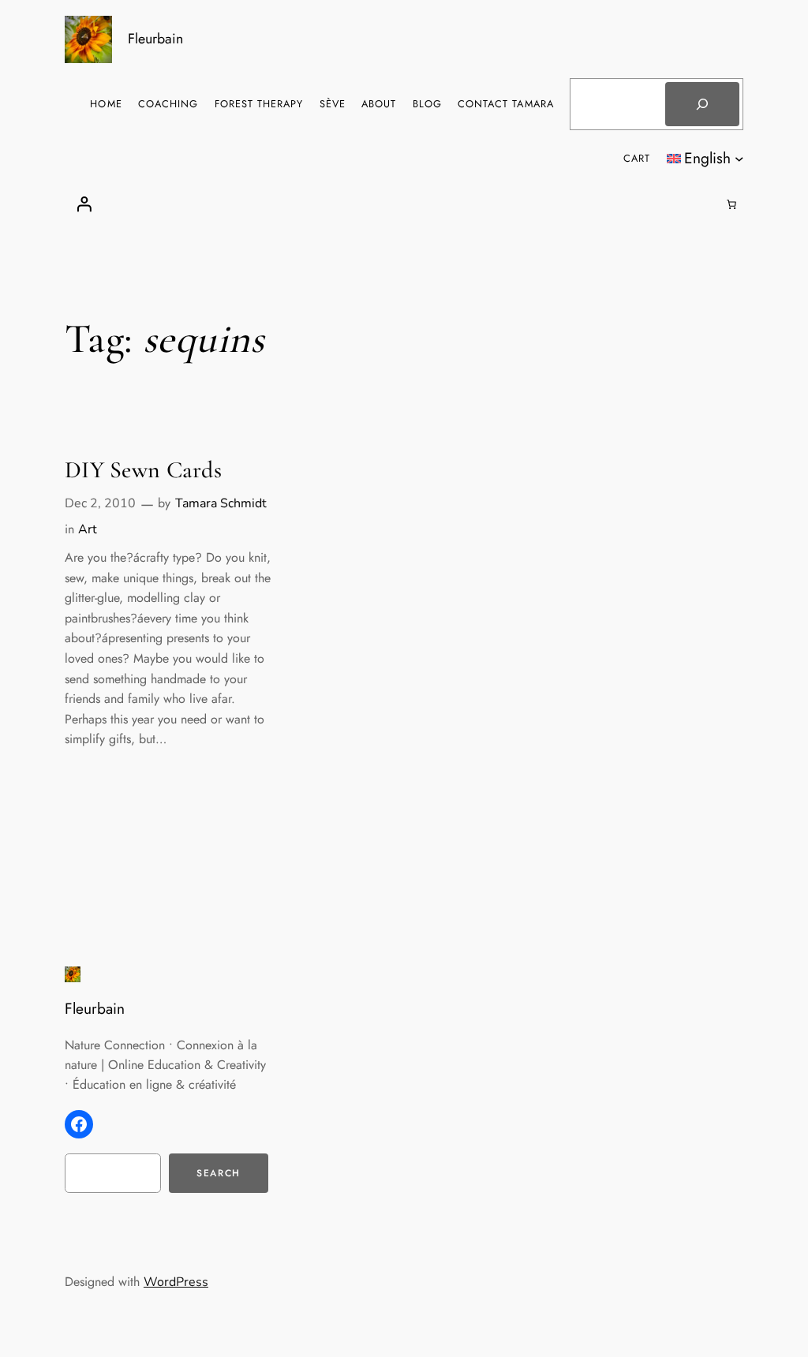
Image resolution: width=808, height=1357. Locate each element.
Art (87, 529)
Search (218, 1173)
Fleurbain (155, 38)
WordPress (176, 1282)
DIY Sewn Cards (143, 470)
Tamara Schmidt (221, 503)
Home (106, 103)
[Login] (84, 204)
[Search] (702, 104)
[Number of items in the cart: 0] (731, 204)
